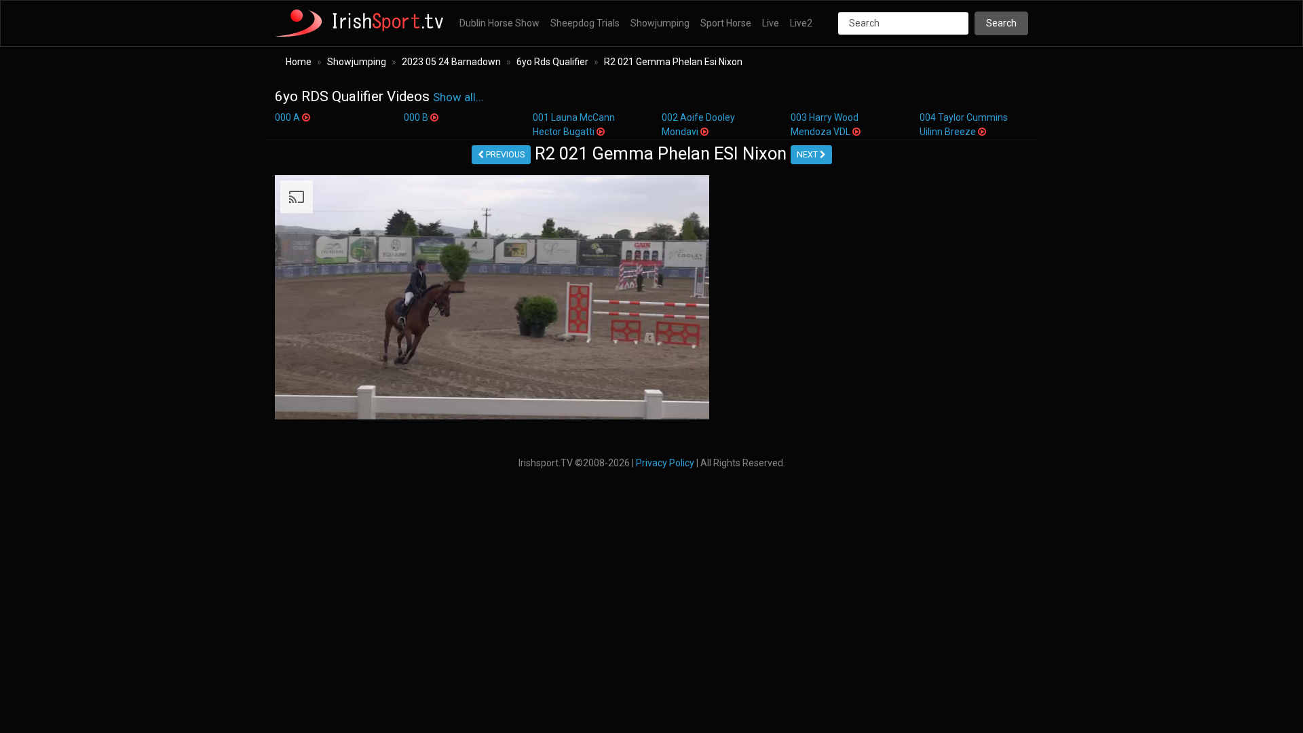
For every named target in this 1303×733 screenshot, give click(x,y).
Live (770, 23)
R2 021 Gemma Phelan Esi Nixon (673, 61)
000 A (288, 117)
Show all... (458, 97)
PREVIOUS (504, 154)
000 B (417, 117)
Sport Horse (725, 23)
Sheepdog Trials (585, 23)
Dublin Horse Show (499, 23)
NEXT (808, 154)
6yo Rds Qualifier (552, 61)
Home (298, 61)
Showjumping (660, 23)
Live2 (801, 23)
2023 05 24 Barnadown (451, 61)
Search (1001, 23)
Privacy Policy (665, 462)
